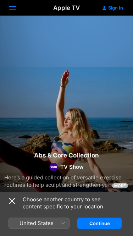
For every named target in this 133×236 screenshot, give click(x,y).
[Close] (12, 201)
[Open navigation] (16, 8)
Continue (99, 223)
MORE (120, 185)
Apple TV (66, 7)
